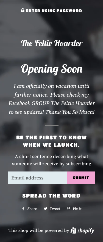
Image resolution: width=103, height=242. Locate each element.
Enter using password (53, 11)
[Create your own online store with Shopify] (82, 230)
